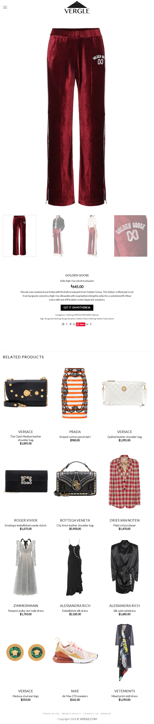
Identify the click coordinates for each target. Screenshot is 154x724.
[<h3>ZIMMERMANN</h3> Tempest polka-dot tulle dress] (26, 567)
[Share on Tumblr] (91, 324)
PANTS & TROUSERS (82, 315)
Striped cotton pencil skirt (75, 436)
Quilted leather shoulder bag (124, 436)
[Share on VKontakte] (87, 324)
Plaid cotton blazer (124, 525)
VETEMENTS (124, 691)
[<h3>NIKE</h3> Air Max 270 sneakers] (75, 652)
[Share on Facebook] (67, 324)
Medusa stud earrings (26, 696)
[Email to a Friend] (74, 324)
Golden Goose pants (105, 318)
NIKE (75, 691)
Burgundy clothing (53, 318)
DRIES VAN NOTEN (125, 520)
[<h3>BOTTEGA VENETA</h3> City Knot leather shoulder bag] (75, 481)
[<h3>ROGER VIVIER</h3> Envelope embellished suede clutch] (26, 481)
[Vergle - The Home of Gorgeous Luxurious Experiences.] (77, 7)
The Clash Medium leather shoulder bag (25, 438)
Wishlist (106, 713)
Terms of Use (51, 713)
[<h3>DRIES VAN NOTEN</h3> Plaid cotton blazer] (124, 481)
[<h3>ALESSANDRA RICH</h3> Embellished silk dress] (75, 567)
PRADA (75, 432)
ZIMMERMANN (25, 606)
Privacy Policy (71, 713)
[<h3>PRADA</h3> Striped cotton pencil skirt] (75, 393)
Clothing (69, 315)
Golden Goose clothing (86, 318)
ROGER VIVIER (25, 520)
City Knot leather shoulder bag (75, 525)
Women (95, 315)
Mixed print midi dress (125, 696)
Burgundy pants (68, 318)
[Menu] (5, 7)
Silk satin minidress (124, 610)
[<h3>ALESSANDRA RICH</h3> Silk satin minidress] (124, 567)
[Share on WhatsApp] (63, 324)
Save (82, 324)
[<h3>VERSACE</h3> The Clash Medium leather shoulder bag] (26, 393)
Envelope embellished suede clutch (25, 525)
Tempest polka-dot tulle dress (26, 610)
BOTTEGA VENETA (75, 520)
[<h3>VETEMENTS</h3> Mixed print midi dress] (124, 652)
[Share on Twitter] (70, 324)
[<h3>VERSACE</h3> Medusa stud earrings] (26, 652)
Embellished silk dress (75, 610)
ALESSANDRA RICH (75, 606)
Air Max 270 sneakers (75, 696)
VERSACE (25, 432)
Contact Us (90, 713)
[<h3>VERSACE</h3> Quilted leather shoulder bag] (124, 393)
